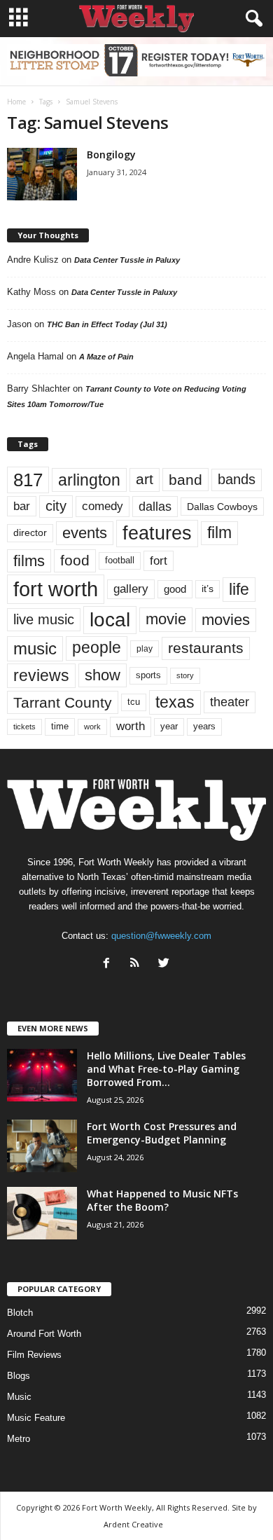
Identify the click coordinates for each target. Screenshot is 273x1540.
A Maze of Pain (106, 356)
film (219, 533)
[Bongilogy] (42, 174)
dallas (155, 506)
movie (166, 619)
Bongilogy (111, 154)
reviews (41, 675)
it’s (208, 589)
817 (28, 479)
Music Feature (36, 1417)
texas (175, 702)
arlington (89, 480)
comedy (102, 506)
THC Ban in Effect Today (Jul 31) (107, 324)
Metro (18, 1439)
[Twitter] (165, 964)
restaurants (206, 648)
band (185, 480)
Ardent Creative (133, 1524)
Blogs (18, 1375)
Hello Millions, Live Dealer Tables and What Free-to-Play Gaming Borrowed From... (166, 1069)
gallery (130, 589)
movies (226, 619)
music (35, 648)
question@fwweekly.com (161, 935)
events (84, 533)
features (157, 533)
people (96, 647)
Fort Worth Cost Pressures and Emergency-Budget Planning (162, 1133)
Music (19, 1396)
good (175, 589)
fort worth (55, 588)
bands (236, 479)
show (102, 675)
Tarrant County (62, 702)
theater (229, 701)
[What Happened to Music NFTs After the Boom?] (42, 1213)
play (144, 649)
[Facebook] (109, 964)
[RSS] (138, 964)
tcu (133, 701)
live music (43, 619)
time (60, 726)
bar (21, 506)
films (29, 561)
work (92, 726)
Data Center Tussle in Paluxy (127, 260)
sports (148, 675)
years (204, 726)
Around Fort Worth (44, 1333)
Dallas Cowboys (222, 506)
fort (158, 561)
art (144, 479)
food (75, 560)
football (119, 560)
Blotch (20, 1312)
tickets (24, 726)
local (110, 620)
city (56, 506)
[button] (251, 19)
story (185, 675)
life (239, 589)
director (30, 533)
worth (130, 726)
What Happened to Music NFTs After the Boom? (162, 1200)
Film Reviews (34, 1354)
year (169, 726)
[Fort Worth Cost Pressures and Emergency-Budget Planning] (42, 1146)
